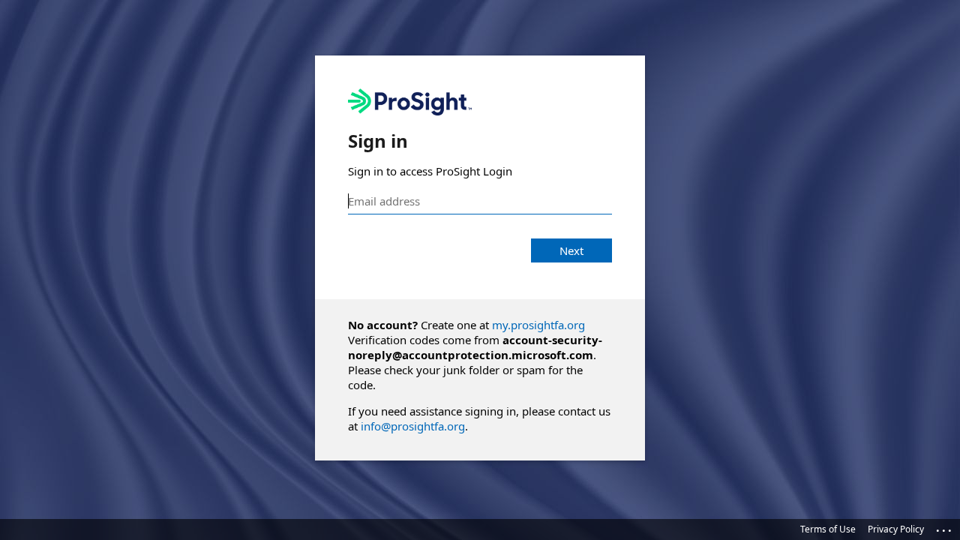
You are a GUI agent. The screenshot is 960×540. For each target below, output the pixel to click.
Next (572, 250)
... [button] (945, 527)
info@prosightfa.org (413, 426)
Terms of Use (828, 529)
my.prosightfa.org (538, 324)
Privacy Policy (896, 529)
